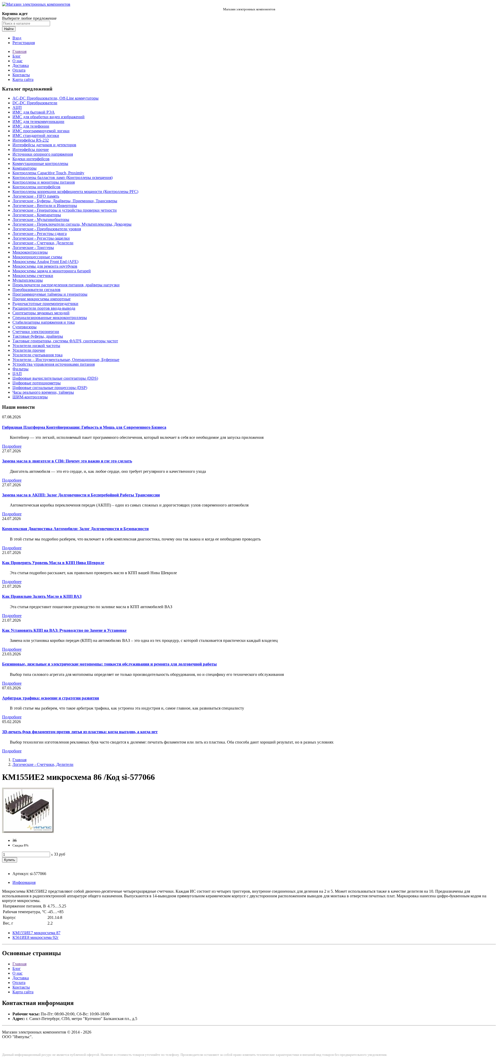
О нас (17, 61)
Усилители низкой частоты (36, 345)
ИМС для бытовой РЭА (33, 112)
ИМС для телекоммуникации (38, 121)
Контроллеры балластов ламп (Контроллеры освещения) (62, 177)
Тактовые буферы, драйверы (37, 336)
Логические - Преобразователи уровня (46, 229)
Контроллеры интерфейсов (36, 187)
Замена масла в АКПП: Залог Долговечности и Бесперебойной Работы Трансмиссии (81, 495)
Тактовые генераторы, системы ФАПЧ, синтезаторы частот (65, 341)
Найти (8, 29)
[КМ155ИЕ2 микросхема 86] (28, 831)
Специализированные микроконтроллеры (49, 317)
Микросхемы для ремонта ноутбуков (44, 266)
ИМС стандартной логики (35, 135)
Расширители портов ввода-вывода (43, 308)
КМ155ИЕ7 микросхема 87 (36, 933)
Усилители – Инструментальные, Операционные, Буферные (65, 359)
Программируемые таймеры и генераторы (49, 294)
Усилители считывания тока (37, 355)
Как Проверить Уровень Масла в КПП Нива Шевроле (53, 562)
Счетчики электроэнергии (35, 331)
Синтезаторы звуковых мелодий (41, 313)
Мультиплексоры (27, 280)
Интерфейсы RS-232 (30, 140)
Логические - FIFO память (35, 196)
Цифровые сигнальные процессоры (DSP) (49, 387)
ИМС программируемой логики (41, 131)
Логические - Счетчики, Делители (42, 243)
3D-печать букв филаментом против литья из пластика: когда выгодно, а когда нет (80, 732)
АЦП (17, 107)
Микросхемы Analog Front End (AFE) (45, 261)
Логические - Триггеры (33, 247)
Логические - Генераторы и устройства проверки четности (64, 210)
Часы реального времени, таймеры (43, 392)
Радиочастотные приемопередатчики (45, 303)
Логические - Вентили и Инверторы (44, 205)
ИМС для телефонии (30, 126)
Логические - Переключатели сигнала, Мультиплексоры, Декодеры (72, 224)
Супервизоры (24, 327)
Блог (16, 56)
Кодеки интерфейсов (31, 159)
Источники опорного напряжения (42, 154)
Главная (19, 51)
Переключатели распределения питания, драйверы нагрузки (66, 285)
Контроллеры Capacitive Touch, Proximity (48, 173)
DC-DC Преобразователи (34, 103)
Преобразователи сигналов (36, 289)
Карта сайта (22, 79)
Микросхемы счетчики (32, 275)
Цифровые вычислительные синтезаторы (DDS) (55, 378)
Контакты (21, 75)
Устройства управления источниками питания (53, 364)
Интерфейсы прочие (30, 149)
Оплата (18, 70)
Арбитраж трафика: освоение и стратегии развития (50, 698)
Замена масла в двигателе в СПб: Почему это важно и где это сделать (67, 461)
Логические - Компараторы (36, 215)
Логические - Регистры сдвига (39, 233)
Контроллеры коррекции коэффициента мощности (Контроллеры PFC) (75, 191)
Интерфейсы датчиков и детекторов (44, 145)
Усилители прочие (28, 350)
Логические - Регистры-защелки (41, 238)
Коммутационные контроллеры (40, 163)
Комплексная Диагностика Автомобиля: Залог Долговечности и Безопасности (75, 528)
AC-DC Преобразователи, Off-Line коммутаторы (55, 98)
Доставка (20, 65)
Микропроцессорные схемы (37, 257)
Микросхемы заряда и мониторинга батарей (51, 271)
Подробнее (12, 446)
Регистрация (23, 42)
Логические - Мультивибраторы (40, 219)
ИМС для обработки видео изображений (48, 117)
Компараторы (24, 168)
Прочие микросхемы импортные (41, 299)
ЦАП (17, 373)
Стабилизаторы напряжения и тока (43, 322)
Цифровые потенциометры (36, 383)
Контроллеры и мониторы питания (43, 182)
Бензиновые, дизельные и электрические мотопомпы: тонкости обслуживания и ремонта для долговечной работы (109, 664)
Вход (16, 38)
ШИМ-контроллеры (30, 397)
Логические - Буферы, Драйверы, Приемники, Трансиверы (64, 201)
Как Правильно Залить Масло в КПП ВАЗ (41, 596)
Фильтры (20, 369)
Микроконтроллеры (30, 252)
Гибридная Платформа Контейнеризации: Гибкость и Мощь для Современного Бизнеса (84, 427)
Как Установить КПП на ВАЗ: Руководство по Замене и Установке (64, 630)
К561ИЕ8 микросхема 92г (35, 937)
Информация (24, 882)
